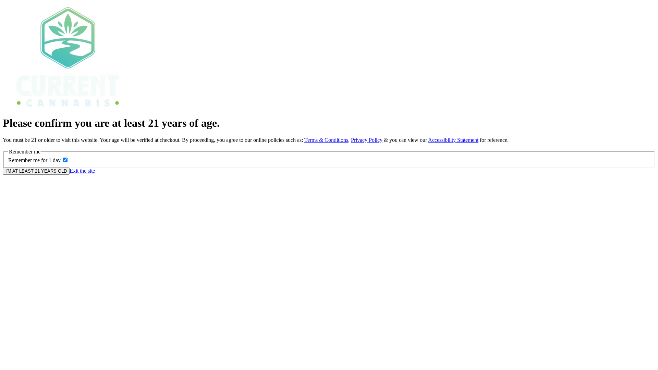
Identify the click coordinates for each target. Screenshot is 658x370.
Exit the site (82, 171)
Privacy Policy (366, 140)
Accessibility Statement (453, 140)
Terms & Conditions (326, 140)
